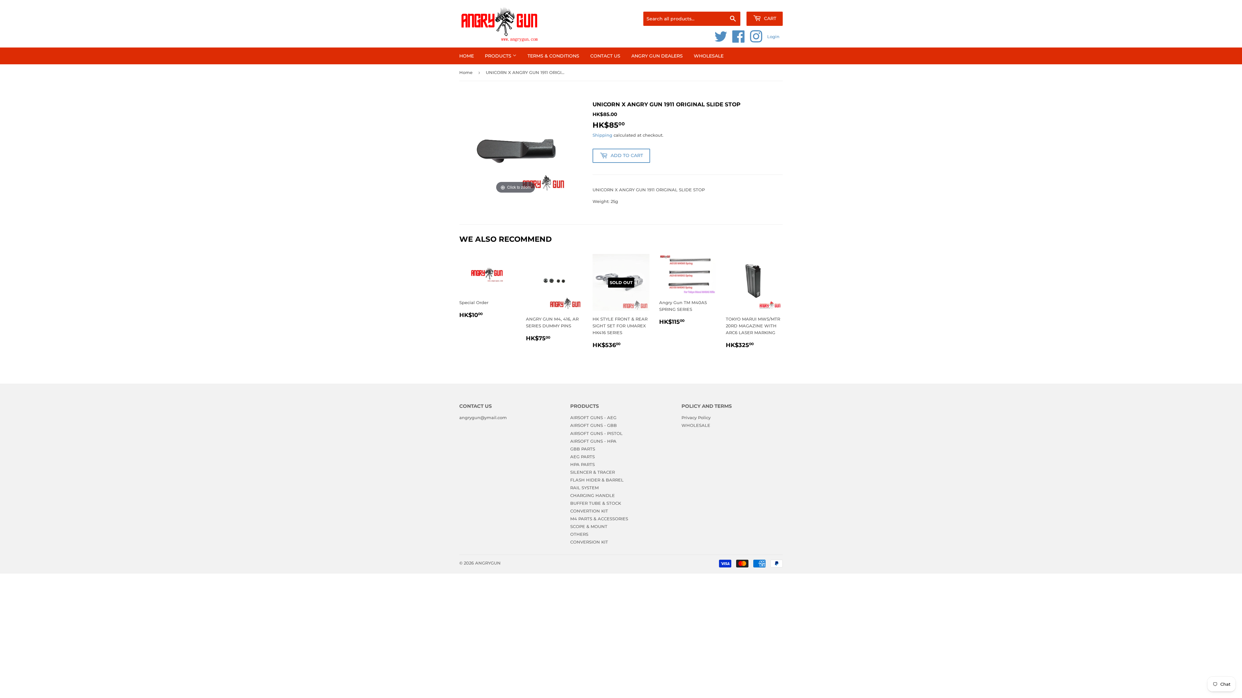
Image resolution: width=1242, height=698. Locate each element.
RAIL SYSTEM (584, 487)
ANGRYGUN (488, 563)
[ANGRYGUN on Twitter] (720, 40)
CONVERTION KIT (589, 510)
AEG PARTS (582, 456)
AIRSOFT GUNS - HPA (593, 441)
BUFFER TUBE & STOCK (595, 503)
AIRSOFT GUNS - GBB (593, 425)
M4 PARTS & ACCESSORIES (599, 518)
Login (773, 36)
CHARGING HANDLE (592, 495)
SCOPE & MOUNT (588, 526)
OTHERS (579, 534)
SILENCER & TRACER (592, 472)
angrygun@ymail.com (483, 417)
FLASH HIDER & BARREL (597, 479)
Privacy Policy (696, 417)
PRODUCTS (499, 56)
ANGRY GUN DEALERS (657, 56)
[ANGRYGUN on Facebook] (738, 40)
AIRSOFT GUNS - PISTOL (596, 433)
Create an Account (765, 3)
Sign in (731, 3)
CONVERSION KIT (589, 542)
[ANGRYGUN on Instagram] (756, 40)
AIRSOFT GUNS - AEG (593, 417)
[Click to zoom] (515, 147)
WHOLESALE (709, 56)
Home (466, 56)
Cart (769, 18)
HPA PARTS (582, 464)
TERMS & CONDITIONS (553, 56)
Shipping (602, 135)
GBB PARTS (582, 448)
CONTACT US (605, 56)
